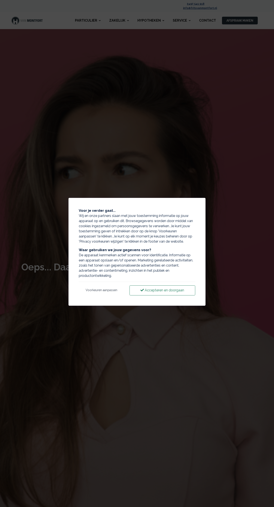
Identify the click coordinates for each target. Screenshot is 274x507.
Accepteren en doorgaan (164, 290)
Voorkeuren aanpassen (101, 290)
